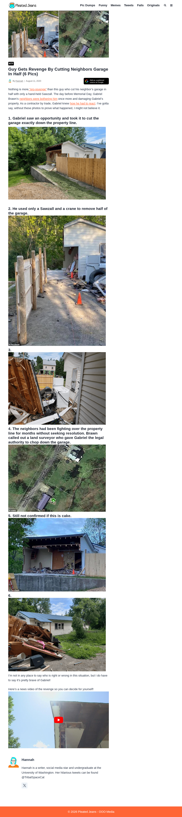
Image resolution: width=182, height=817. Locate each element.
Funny (103, 5)
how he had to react (82, 103)
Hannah (19, 81)
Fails (140, 5)
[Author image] (10, 81)
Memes (116, 5)
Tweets (129, 5)
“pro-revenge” (38, 89)
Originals (153, 5)
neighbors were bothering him (38, 98)
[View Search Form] (165, 5)
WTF (11, 63)
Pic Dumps (87, 5)
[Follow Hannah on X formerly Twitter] (24, 785)
